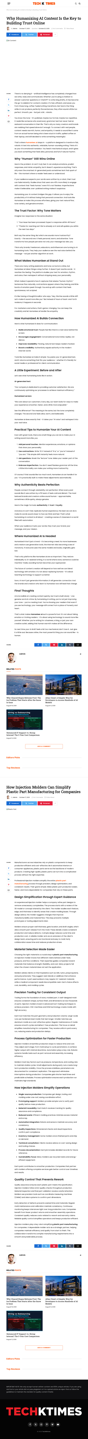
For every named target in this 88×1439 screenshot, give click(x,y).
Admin (15, 28)
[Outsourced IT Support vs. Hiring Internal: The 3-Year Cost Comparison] (24, 719)
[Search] (79, 3)
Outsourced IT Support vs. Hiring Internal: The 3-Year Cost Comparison (23, 734)
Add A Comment (44, 746)
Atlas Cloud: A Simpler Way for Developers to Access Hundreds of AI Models (61, 700)
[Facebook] (8, 99)
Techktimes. (46, 1431)
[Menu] (9, 3)
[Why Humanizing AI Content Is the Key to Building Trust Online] (44, 64)
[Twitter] (8, 105)
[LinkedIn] (8, 110)
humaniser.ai (31, 142)
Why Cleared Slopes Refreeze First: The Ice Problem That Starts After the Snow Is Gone (23, 700)
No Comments (58, 28)
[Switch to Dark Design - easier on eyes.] (75, 4)
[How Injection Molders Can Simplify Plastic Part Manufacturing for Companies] (44, 832)
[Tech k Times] (44, 3)
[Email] (8, 121)
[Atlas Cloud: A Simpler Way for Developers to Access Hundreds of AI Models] (63, 684)
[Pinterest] (8, 116)
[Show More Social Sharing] (55, 35)
